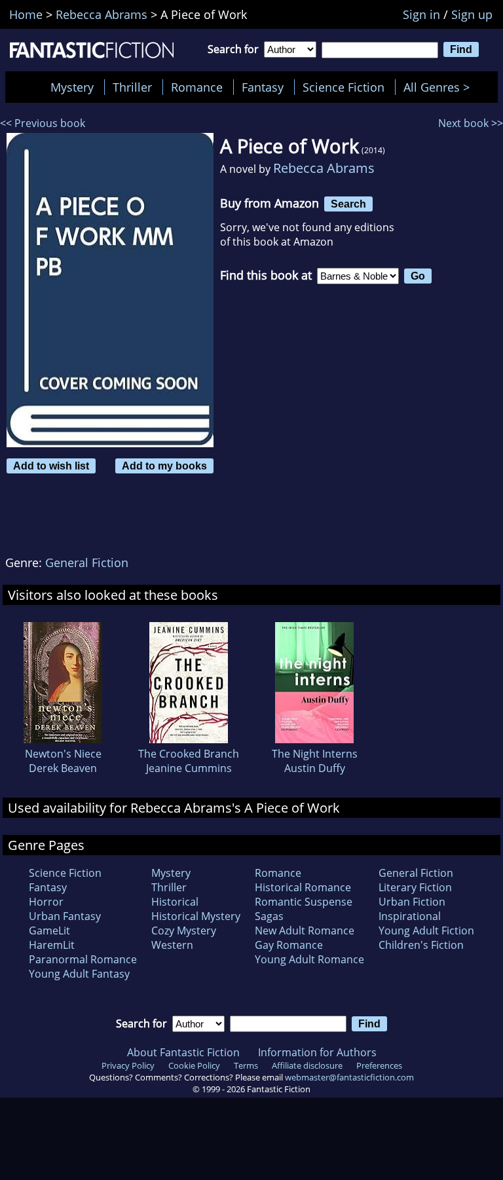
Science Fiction (343, 87)
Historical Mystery (195, 916)
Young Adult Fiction (426, 930)
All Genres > (439, 87)
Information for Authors (317, 1052)
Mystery (72, 87)
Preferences (379, 1065)
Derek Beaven (63, 768)
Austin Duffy (314, 768)
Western (172, 945)
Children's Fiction (421, 945)
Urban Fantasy (65, 916)
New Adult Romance (304, 930)
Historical (174, 901)
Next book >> (470, 123)
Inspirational (410, 916)
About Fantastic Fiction (183, 1052)
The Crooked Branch (188, 754)
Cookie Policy (194, 1065)
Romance (197, 87)
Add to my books (164, 465)
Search (348, 204)
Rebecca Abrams (324, 168)
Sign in (421, 14)
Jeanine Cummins (189, 768)
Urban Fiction (412, 901)
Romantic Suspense (303, 901)
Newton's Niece (63, 754)
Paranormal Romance (83, 959)
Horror (46, 901)
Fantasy (263, 87)
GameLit (49, 930)
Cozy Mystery (183, 930)
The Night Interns (315, 754)
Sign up (472, 14)
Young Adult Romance (309, 959)
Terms (246, 1065)
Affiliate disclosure (307, 1065)
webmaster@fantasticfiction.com (349, 1077)
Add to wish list (51, 465)
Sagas (269, 916)
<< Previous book (42, 123)
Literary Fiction (415, 887)
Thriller (132, 87)
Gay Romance (289, 945)
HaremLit (52, 945)
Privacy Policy (128, 1065)
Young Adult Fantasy (79, 974)
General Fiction (86, 562)
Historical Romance (303, 887)
